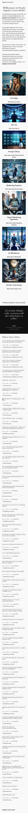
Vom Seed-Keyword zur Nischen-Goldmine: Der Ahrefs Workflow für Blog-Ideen (13, 371)
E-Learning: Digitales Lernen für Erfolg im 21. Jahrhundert (13, 678)
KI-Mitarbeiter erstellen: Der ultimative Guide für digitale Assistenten (13, 629)
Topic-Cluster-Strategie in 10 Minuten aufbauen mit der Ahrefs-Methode (11, 361)
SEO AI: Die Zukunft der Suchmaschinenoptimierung (9, 727)
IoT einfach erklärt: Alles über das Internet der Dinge (13, 658)
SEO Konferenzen (7, 385)
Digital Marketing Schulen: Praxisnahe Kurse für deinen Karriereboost (13, 487)
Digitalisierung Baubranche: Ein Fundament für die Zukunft (14, 747)
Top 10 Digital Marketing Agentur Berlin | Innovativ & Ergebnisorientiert (12, 467)
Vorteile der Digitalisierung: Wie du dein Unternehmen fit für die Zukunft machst (12, 718)
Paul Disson (15, 383)
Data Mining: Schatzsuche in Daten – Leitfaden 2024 (13, 648)
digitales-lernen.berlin (7, 2)
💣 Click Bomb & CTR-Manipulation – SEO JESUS (13, 399)
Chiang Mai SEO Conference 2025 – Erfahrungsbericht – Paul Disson (11, 389)
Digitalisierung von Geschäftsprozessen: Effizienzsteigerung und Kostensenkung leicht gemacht (13, 768)
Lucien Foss (14, 441)
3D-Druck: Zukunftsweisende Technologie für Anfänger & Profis (13, 688)
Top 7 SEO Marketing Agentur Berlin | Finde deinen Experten (13, 457)
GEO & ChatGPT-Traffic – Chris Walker (12, 418)
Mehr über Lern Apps (14, 101)
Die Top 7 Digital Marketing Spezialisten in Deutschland (13, 477)
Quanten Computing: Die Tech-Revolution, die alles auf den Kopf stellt (13, 515)
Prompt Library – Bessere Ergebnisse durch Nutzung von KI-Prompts (12, 737)
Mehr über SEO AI (14, 128)
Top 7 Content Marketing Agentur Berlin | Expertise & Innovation (12, 447)
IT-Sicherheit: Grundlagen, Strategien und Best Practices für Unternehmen (13, 535)
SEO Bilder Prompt (7, 496)
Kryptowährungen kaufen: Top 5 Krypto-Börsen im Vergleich (12, 562)
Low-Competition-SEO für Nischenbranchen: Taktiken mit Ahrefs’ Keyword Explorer (13, 341)
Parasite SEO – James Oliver (9, 380)
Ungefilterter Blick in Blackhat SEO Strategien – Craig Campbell (13, 409)
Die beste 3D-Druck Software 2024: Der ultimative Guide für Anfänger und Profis (12, 610)
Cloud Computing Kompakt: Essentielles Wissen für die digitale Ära (12, 668)
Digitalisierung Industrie (17, 347)
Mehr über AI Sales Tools (14, 288)
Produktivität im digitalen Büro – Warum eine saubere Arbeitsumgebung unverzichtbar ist (13, 428)
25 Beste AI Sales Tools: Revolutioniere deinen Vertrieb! (13, 580)
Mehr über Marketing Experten (14, 189)
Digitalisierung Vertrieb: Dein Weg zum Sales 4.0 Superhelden (13, 757)
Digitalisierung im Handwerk (9, 786)
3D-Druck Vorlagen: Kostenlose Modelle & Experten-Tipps (12, 638)
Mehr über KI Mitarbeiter (14, 256)
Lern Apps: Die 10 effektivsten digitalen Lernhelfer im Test (11, 590)
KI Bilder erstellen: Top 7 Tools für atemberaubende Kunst (10, 600)
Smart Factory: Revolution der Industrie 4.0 (12, 544)
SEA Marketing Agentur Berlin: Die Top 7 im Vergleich (13, 437)
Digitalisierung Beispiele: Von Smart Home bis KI (13, 708)
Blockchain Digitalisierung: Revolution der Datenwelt (12, 698)
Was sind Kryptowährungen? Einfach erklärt (13, 571)
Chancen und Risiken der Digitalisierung (12, 777)
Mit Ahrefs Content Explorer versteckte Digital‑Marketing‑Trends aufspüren (11, 351)
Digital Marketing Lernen (8, 795)
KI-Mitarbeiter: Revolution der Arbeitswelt (12, 619)
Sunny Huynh (15, 345)
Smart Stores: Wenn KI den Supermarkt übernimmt (12, 525)
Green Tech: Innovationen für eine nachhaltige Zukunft (13, 505)
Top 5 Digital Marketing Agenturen (11, 553)
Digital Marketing (7, 347)
